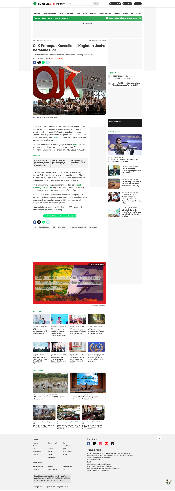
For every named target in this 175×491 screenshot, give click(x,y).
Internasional (37, 451)
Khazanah (36, 446)
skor (61, 13)
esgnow (117, 13)
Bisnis (50, 18)
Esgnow (35, 454)
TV (132, 13)
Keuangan (48, 40)
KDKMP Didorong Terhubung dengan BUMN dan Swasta (123, 77)
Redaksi (50, 466)
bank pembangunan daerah (78, 227)
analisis (93, 13)
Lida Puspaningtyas (57, 58)
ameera (37, 13)
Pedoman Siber (67, 466)
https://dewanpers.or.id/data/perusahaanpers (49, 480)
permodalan (93, 227)
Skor (63, 443)
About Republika (38, 466)
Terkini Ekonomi (114, 132)
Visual (50, 454)
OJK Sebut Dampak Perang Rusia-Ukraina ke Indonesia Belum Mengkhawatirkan (41, 163)
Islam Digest (66, 446)
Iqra (49, 446)
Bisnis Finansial (105, 13)
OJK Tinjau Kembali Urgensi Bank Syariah (77, 162)
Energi (44, 18)
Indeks (138, 13)
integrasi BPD (62, 227)
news (85, 13)
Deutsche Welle (115, 4)
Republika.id (127, 4)
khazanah (70, 13)
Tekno (50, 451)
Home (34, 40)
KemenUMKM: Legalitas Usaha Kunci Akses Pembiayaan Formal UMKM (126, 84)
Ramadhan (51, 457)
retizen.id (138, 4)
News (35, 448)
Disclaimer (36, 469)
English (64, 454)
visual (125, 13)
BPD (74, 144)
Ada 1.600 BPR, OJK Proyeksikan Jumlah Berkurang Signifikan (59, 162)
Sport (64, 448)
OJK (55, 137)
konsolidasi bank (44, 227)
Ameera (35, 443)
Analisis (50, 448)
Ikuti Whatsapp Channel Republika (61, 216)
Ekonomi (40, 40)
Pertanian (57, 18)
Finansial (37, 18)
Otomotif (65, 18)
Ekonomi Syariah (49, 13)
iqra (78, 13)
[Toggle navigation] (35, 3)
